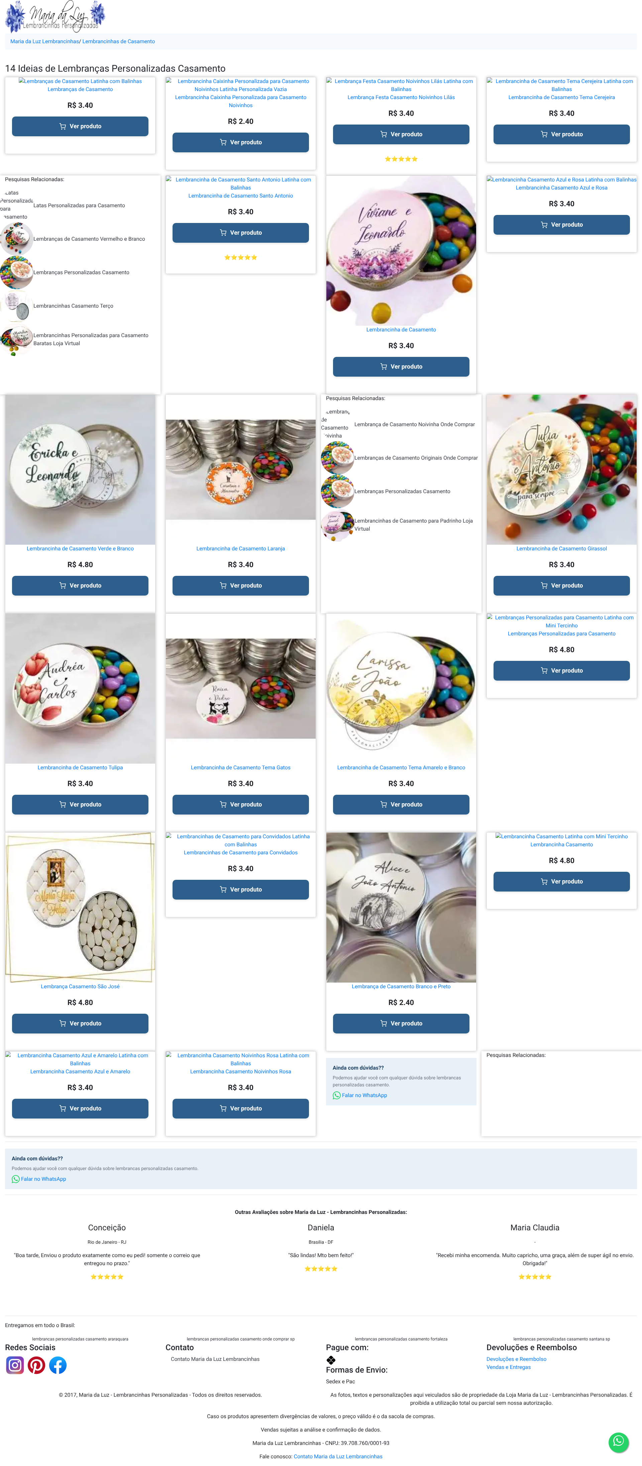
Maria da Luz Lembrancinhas (44, 41)
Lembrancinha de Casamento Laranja (241, 548)
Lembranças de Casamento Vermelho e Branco (89, 239)
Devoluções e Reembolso (516, 1359)
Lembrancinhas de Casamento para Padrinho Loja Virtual (413, 525)
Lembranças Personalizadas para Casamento (562, 633)
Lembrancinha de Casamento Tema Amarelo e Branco (401, 767)
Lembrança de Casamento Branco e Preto (401, 986)
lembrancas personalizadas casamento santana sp (561, 1339)
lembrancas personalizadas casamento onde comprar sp (241, 1339)
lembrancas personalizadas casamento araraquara (80, 1339)
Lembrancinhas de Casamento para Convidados (241, 852)
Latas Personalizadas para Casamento (79, 205)
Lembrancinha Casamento (562, 844)
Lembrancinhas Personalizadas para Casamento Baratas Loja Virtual (90, 339)
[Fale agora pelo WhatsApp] (619, 1443)
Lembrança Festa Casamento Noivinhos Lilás (401, 97)
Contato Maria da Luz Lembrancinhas (215, 1359)
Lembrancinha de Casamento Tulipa (80, 767)
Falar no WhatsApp (364, 1095)
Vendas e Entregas (509, 1367)
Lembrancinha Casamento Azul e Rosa (562, 187)
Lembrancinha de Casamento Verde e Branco (80, 548)
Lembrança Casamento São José (80, 986)
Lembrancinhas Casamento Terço (73, 306)
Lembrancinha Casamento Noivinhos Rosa (240, 1071)
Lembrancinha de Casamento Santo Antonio (241, 195)
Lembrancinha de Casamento (401, 329)
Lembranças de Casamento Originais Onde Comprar (416, 458)
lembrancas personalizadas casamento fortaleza (401, 1339)
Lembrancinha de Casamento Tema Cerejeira (562, 97)
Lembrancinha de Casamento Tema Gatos (241, 767)
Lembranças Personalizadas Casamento (81, 272)
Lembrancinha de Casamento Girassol (562, 548)
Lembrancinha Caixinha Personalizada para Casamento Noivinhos (241, 101)
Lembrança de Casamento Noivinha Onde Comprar (414, 424)
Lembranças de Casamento (80, 89)
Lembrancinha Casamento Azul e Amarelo (80, 1071)
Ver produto (86, 126)
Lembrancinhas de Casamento (119, 41)
